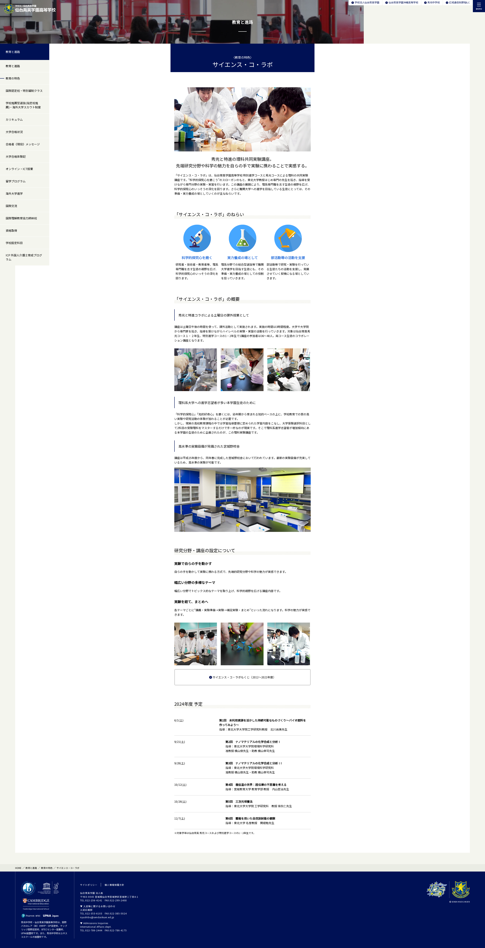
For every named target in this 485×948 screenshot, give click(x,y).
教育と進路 (13, 52)
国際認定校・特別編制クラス (24, 91)
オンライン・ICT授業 (19, 169)
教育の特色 (13, 78)
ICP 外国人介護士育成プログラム (24, 257)
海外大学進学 (14, 193)
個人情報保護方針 (114, 884)
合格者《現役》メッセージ (23, 144)
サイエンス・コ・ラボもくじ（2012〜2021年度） (244, 677)
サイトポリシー (88, 884)
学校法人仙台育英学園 (367, 2)
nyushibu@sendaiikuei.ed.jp (97, 917)
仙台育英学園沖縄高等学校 (403, 2)
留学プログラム (16, 181)
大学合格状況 (14, 132)
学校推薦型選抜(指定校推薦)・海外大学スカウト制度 (23, 105)
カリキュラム (14, 119)
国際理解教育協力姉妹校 (21, 218)
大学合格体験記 (16, 156)
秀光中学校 (433, 2)
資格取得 (11, 230)
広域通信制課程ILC (459, 2)
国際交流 (11, 206)
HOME (18, 867)
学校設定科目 (14, 243)
